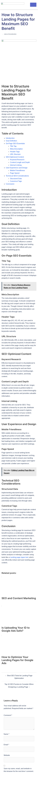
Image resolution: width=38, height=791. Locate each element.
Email (6, 745)
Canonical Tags (16, 181)
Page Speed (14, 173)
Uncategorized (10, 34)
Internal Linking (16, 165)
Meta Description (16, 149)
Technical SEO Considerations (17, 176)
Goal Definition (11, 141)
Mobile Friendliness (17, 170)
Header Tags (15, 152)
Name (6, 734)
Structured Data (16, 178)
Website (7, 755)
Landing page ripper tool (19, 557)
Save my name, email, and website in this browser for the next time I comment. (19, 770)
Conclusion (10, 184)
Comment (8, 715)
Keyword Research (17, 160)
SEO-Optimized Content (15, 157)
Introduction (10, 138)
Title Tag (13, 146)
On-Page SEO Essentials (15, 143)
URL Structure (15, 154)
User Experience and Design (16, 168)
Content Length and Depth (20, 162)
